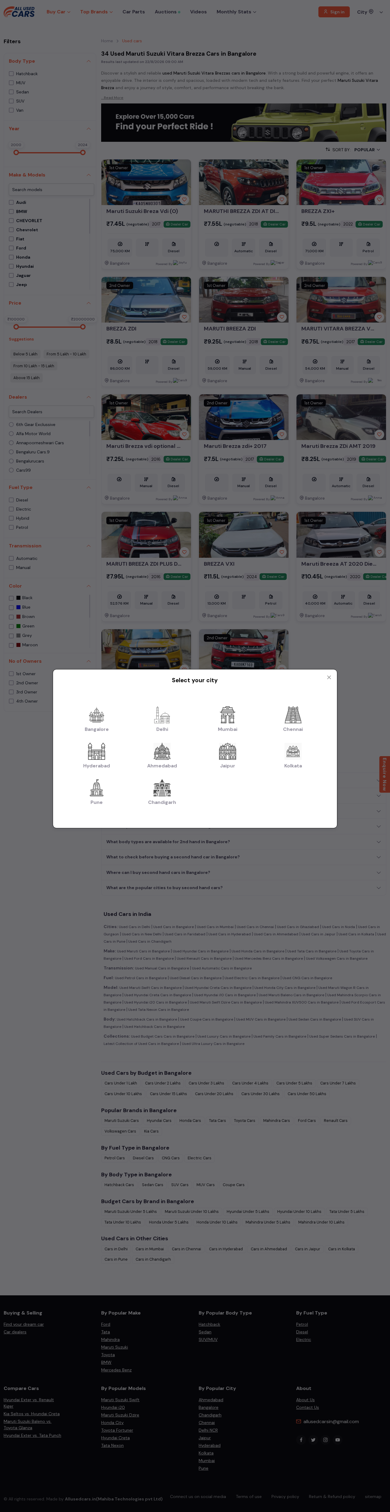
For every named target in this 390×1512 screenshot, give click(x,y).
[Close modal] (329, 677)
